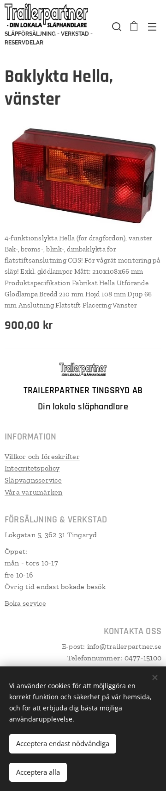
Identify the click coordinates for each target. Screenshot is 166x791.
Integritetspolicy (32, 468)
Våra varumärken (34, 492)
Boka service (25, 603)
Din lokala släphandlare (83, 407)
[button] (116, 26)
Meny (152, 26)
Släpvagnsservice (33, 480)
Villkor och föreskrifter (42, 456)
